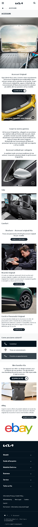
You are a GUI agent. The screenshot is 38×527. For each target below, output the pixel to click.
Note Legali (18, 499)
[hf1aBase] (19, 391)
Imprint (5, 503)
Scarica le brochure (18, 239)
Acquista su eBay (28, 417)
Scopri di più (17, 91)
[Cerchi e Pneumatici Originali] (19, 300)
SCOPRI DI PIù (17, 378)
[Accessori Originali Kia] (19, 67)
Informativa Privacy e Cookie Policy (13, 496)
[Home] (5, 515)
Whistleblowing (7, 499)
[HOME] (2, 8)
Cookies (26, 499)
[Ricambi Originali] (19, 257)
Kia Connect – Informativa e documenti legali (16, 507)
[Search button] (34, 3)
